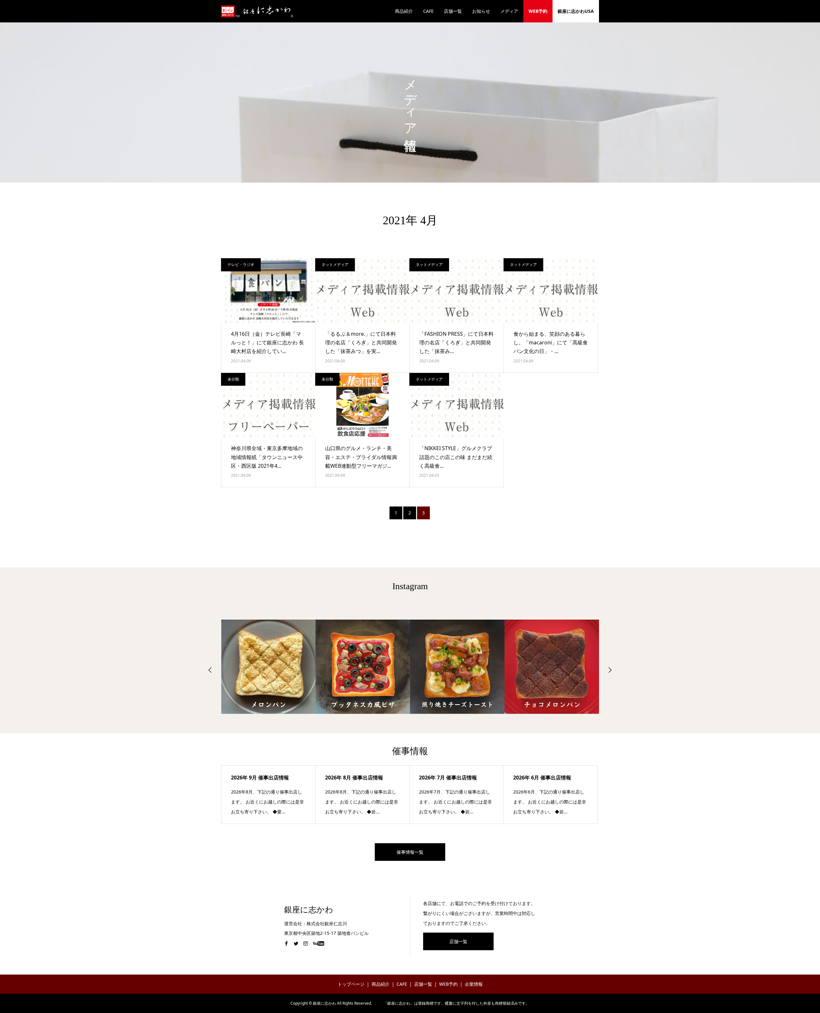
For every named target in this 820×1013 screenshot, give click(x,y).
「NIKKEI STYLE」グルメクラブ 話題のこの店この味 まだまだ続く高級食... (455, 457)
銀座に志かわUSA (576, 11)
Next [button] (610, 670)
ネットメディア (335, 264)
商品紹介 (404, 11)
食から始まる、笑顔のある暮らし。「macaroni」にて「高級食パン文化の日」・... (550, 342)
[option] (268, 667)
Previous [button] (210, 670)
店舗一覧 (453, 11)
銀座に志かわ (308, 910)
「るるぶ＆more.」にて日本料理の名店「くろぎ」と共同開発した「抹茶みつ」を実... (361, 342)
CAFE (428, 11)
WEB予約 (538, 11)
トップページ (351, 984)
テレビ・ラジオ (240, 264)
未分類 (233, 379)
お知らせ (481, 11)
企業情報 (474, 984)
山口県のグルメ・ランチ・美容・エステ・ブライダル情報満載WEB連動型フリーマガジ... (361, 457)
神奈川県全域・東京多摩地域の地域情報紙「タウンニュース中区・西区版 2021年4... (267, 457)
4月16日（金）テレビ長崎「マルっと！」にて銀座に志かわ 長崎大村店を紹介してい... (267, 342)
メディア (509, 11)
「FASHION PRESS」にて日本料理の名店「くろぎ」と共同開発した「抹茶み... (456, 342)
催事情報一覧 (410, 852)
